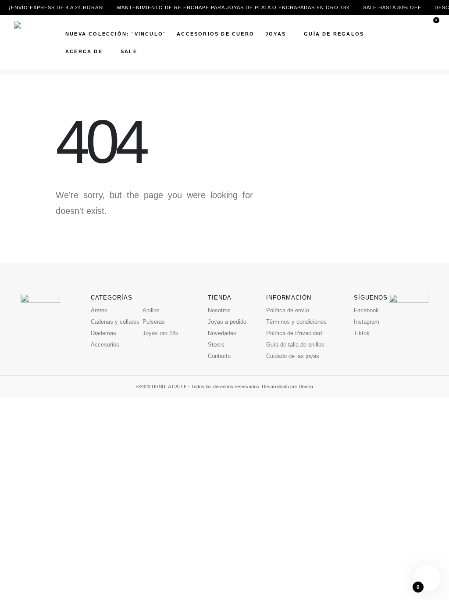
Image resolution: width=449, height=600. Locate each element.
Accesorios (105, 344)
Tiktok (362, 333)
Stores (216, 344)
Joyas (275, 33)
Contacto (219, 356)
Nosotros (219, 310)
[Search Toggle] (431, 33)
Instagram (366, 321)
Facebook (366, 310)
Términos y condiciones (296, 321)
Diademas (103, 333)
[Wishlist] (430, 52)
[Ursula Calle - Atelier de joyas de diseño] (33, 43)
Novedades (222, 333)
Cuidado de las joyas (292, 356)
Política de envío (287, 310)
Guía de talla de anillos (295, 344)
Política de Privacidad (294, 333)
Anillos (151, 310)
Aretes (99, 310)
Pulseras (154, 321)
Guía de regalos (334, 33)
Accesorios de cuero (215, 33)
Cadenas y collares (115, 321)
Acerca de (84, 51)
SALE (129, 51)
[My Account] (430, 43)
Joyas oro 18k (160, 333)
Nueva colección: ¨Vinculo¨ (115, 33)
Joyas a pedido (227, 321)
